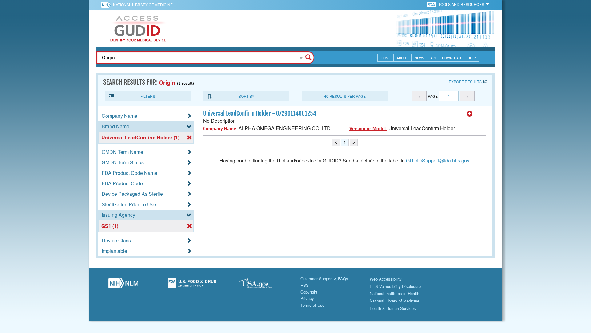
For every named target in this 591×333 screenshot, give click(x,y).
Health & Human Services (393, 308)
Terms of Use (312, 305)
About (402, 58)
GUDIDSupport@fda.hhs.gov (437, 160)
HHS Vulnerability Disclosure (395, 286)
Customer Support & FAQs (324, 279)
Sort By (246, 96)
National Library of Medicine (143, 4)
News (419, 58)
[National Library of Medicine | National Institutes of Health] (123, 285)
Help (472, 58)
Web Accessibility (386, 279)
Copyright (308, 292)
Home (385, 58)
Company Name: (220, 128)
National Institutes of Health (394, 293)
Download (451, 58)
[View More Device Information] (470, 114)
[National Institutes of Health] (107, 4)
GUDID (138, 28)
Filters (147, 96)
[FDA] (432, 4)
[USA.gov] (261, 285)
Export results (465, 81)
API (433, 58)
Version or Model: (368, 128)
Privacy (307, 298)
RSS (304, 285)
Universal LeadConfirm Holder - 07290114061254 (259, 113)
